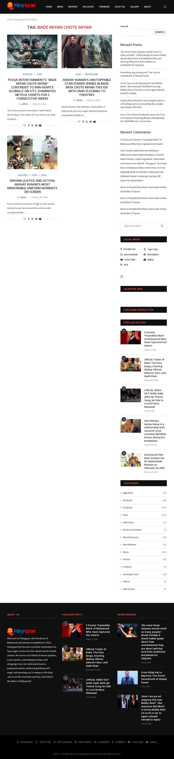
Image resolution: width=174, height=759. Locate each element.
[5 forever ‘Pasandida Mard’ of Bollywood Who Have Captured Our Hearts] (130, 337)
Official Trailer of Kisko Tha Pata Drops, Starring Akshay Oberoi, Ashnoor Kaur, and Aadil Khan (155, 368)
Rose (123, 187)
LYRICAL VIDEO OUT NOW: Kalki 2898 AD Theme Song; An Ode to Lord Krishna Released (153, 398)
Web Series (145, 589)
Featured (145, 507)
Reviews (72, 6)
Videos (145, 581)
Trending (104, 6)
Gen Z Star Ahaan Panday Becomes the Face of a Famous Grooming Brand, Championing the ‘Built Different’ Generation (142, 118)
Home (49, 6)
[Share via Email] (40, 125)
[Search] (165, 7)
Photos (145, 559)
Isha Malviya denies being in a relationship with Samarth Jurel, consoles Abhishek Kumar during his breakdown (155, 430)
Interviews (145, 522)
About (147, 6)
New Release (145, 544)
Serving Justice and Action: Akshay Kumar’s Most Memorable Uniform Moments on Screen (32, 186)
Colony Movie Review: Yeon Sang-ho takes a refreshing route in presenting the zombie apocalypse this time (142, 104)
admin (25, 103)
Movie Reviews (145, 537)
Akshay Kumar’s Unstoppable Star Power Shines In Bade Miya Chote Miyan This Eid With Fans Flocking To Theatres (87, 87)
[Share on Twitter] (32, 125)
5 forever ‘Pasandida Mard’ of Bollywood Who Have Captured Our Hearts (155, 339)
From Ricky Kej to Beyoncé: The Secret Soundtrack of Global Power (140, 74)
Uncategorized (145, 574)
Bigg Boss (145, 492)
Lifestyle (120, 6)
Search (124, 26)
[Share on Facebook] (28, 125)
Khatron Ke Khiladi (145, 529)
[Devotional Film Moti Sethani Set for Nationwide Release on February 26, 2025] (130, 460)
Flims (145, 515)
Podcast (145, 566)
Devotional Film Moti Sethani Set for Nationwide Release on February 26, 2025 (154, 461)
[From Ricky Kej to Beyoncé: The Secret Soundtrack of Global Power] (127, 677)
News (60, 6)
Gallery (134, 6)
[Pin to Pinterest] (36, 125)
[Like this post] (24, 125)
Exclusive (88, 6)
